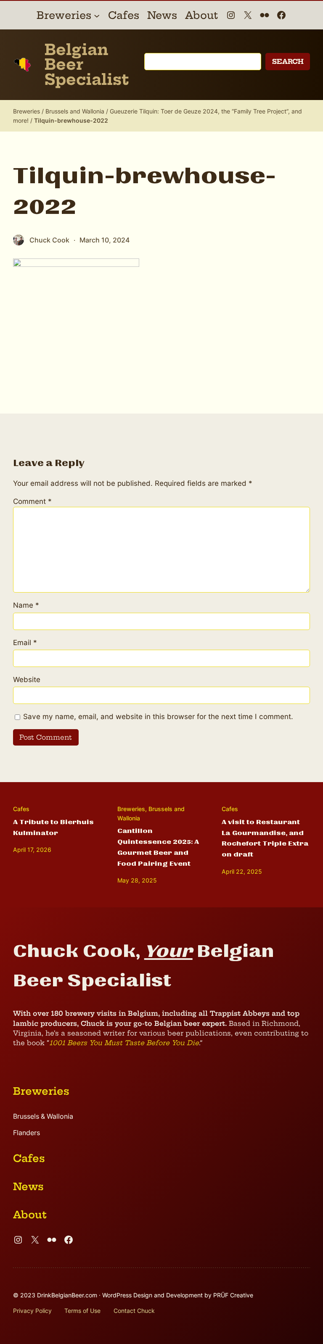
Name (26, 605)
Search (288, 62)
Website (26, 679)
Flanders (26, 1133)
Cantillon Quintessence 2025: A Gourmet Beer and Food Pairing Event (158, 847)
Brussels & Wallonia (43, 1116)
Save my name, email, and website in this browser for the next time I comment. (158, 716)
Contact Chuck (134, 1310)
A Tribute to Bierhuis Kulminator (53, 827)
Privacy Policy (32, 1310)
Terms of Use (82, 1310)
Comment (32, 501)
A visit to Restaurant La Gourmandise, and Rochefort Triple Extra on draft (265, 838)
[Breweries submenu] (97, 15)
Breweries (26, 111)
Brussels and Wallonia (74, 111)
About (30, 1214)
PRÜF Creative (233, 1295)
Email (25, 642)
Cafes (21, 808)
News (28, 1186)
